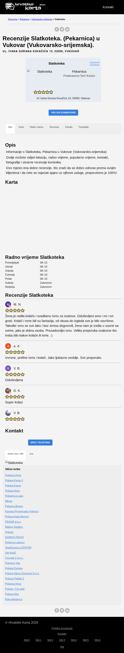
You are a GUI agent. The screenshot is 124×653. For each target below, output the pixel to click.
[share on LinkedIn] (67, 31)
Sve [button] (31, 454)
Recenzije (12, 19)
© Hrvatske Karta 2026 (21, 622)
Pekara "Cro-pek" (15, 589)
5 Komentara (94, 65)
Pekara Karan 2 (14, 480)
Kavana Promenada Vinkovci (22, 511)
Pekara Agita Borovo (17, 516)
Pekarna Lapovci (15, 542)
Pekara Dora (12, 490)
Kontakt (108, 7)
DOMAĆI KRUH (14, 537)
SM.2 (50, 640)
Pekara (9, 532)
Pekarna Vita (12, 563)
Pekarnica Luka (14, 496)
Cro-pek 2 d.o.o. (14, 558)
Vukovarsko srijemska (41, 19)
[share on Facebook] (56, 31)
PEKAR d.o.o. (13, 521)
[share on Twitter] (62, 31)
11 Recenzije (94, 62)
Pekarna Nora (13, 583)
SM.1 (38, 640)
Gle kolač (10, 552)
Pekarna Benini (14, 506)
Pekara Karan (13, 485)
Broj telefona (40, 442)
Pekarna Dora (13, 475)
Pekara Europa (13, 568)
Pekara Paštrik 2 (14, 578)
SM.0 (27, 640)
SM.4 (74, 640)
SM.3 (62, 640)
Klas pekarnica (13, 599)
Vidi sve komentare (63, 112)
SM (62, 647)
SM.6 (97, 640)
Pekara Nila (12, 594)
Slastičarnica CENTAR (18, 547)
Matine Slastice (14, 527)
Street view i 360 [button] (15, 454)
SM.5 (86, 640)
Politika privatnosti (62, 628)
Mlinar (8, 501)
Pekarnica (24, 19)
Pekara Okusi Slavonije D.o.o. (22, 573)
